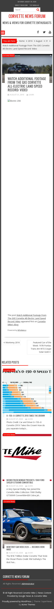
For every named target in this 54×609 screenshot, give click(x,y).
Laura (31, 94)
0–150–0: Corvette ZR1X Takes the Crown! (25, 415)
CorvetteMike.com (21, 5)
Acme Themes (28, 604)
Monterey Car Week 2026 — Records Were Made (25, 548)
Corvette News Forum (27, 16)
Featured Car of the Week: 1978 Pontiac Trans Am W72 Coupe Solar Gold (41, 347)
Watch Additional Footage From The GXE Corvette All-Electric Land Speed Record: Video (27, 318)
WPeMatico (22, 330)
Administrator (28, 583)
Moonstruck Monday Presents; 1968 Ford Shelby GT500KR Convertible (25, 481)
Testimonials (34, 5)
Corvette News (8, 55)
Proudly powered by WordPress (16, 601)
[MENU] (3, 33)
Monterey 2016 (12, 342)
